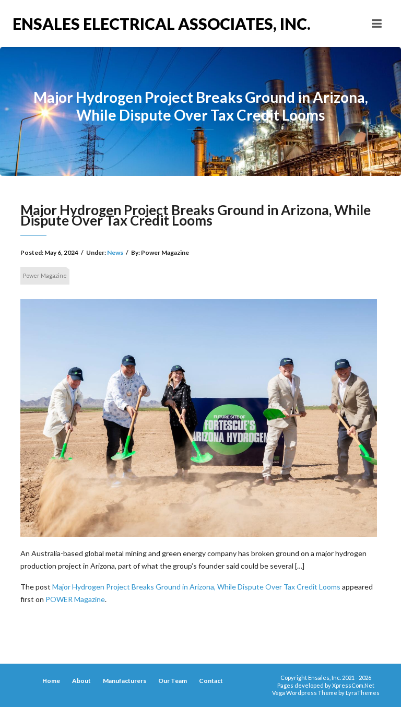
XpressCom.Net (353, 685)
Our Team (172, 681)
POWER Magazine (75, 599)
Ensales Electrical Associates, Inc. (106, 23)
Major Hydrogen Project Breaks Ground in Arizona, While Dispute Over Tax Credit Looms (196, 586)
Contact (211, 681)
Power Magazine (45, 275)
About (81, 681)
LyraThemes (363, 692)
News (115, 252)
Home (51, 681)
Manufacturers (124, 681)
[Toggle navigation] (376, 23)
